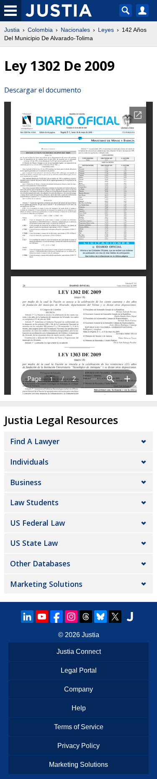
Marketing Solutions (46, 584)
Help (79, 708)
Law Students (34, 502)
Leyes (106, 29)
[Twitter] (115, 616)
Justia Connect (79, 651)
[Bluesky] (100, 616)
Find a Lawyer (34, 441)
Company (78, 689)
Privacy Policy (78, 745)
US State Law (34, 543)
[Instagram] (71, 616)
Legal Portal (79, 670)
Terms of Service (78, 726)
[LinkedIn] (27, 616)
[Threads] (86, 616)
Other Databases (40, 563)
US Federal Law (37, 523)
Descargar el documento (42, 90)
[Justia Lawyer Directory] (130, 616)
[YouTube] (42, 616)
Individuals (29, 462)
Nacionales (75, 29)
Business (25, 482)
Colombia (40, 29)
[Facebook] (56, 616)
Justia (12, 29)
